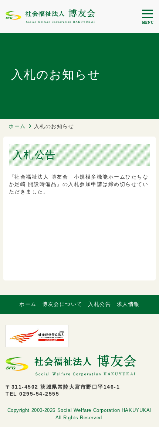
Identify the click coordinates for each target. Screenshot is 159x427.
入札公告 (99, 304)
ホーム (17, 126)
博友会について (62, 304)
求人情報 (128, 304)
